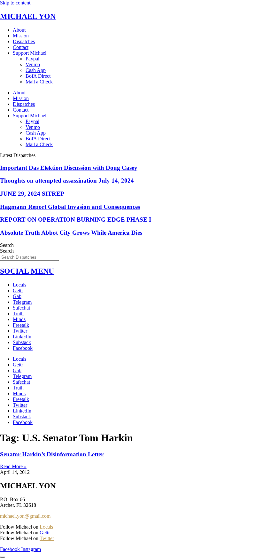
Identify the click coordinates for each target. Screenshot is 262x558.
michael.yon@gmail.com (25, 516)
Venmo (33, 64)
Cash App (36, 70)
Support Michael (29, 53)
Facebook (23, 348)
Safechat (21, 307)
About (19, 30)
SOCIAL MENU (27, 271)
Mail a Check (39, 81)
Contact (20, 47)
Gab (17, 296)
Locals (19, 284)
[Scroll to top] (2, 557)
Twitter (20, 331)
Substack (22, 342)
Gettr (18, 290)
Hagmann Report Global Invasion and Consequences (70, 206)
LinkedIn (22, 336)
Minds (19, 319)
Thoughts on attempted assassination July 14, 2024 (67, 180)
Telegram (22, 302)
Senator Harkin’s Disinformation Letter (52, 454)
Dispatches (24, 41)
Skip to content (15, 2)
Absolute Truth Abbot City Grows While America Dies (71, 232)
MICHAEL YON (28, 16)
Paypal (32, 58)
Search (7, 245)
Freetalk (21, 325)
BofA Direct (38, 76)
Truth (18, 313)
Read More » (13, 466)
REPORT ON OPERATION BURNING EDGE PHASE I (75, 219)
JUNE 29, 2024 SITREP (32, 193)
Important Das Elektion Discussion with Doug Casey (68, 167)
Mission (21, 35)
